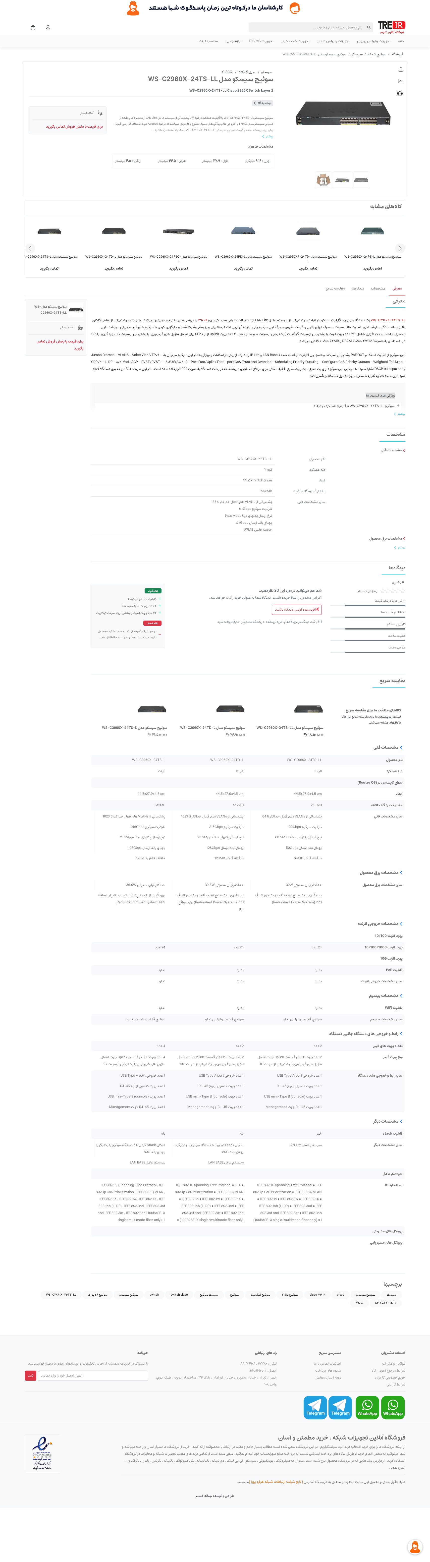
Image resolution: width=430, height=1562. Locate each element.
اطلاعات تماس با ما (327, 1364)
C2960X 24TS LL (385, 1303)
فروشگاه (397, 54)
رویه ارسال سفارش (328, 1378)
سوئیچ (234, 1294)
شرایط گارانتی (395, 1385)
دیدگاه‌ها (358, 288)
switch (154, 1294)
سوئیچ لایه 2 (290, 1294)
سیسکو (357, 54)
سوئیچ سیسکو (128, 1294)
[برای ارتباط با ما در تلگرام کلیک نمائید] (340, 1408)
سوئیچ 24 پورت (98, 1294)
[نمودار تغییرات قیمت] (401, 81)
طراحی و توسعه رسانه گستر (215, 1496)
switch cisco (179, 1294)
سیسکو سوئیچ (209, 1294)
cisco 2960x (317, 1294)
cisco (340, 1294)
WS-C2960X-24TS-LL (61, 1294)
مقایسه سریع (335, 288)
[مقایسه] (401, 93)
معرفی (397, 288)
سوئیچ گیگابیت (260, 1294)
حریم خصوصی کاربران (390, 1378)
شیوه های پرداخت (328, 1371)
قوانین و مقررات (393, 1364)
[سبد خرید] (31, 27)
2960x (359, 1303)
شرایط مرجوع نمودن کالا (388, 1371)
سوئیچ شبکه (377, 54)
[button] (401, 69)
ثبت (30, 1376)
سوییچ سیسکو (365, 1294)
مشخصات (378, 288)
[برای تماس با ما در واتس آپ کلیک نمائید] (392, 1408)
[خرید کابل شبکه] (215, 8)
